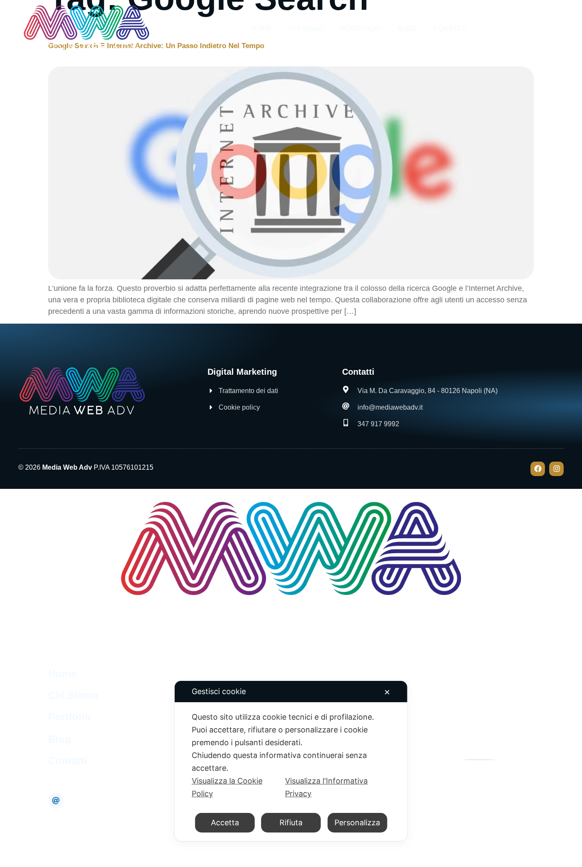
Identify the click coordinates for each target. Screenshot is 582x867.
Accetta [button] (225, 822)
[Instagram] (556, 469)
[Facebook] (537, 469)
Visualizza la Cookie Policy (227, 787)
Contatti (450, 28)
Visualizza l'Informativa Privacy (326, 787)
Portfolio (360, 28)
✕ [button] (387, 692)
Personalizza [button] (357, 822)
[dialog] (291, 761)
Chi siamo (306, 28)
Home (261, 28)
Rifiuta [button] (291, 822)
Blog (407, 28)
